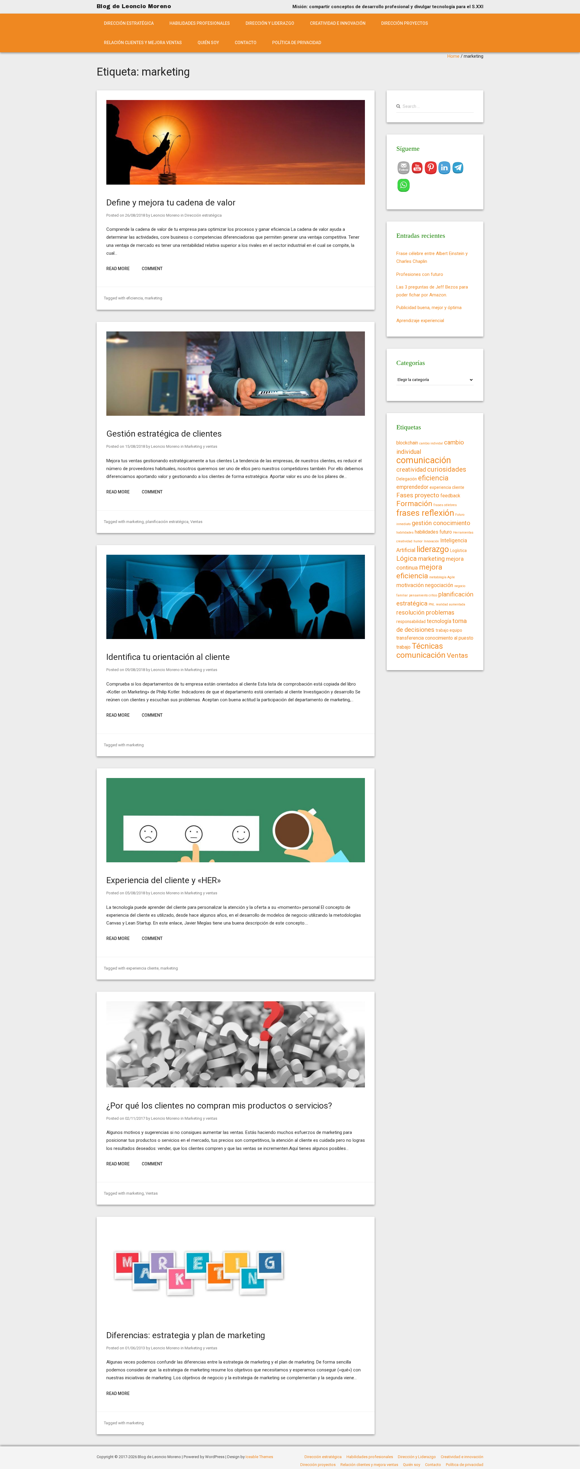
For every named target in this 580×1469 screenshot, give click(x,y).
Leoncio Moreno (165, 215)
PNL (432, 604)
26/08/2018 (135, 215)
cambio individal (431, 443)
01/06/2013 (135, 1348)
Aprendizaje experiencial (420, 320)
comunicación (423, 460)
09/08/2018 (135, 669)
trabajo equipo (449, 630)
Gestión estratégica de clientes (164, 434)
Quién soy (208, 42)
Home (453, 56)
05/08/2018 (135, 893)
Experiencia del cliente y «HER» (163, 880)
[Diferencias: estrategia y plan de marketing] (197, 1315)
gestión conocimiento (441, 523)
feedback (450, 496)
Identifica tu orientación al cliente (168, 657)
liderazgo (433, 549)
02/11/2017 (135, 1118)
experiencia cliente (142, 968)
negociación (439, 585)
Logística (458, 550)
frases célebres (445, 505)
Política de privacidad (296, 42)
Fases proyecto (417, 495)
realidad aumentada (450, 604)
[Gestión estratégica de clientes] (235, 414)
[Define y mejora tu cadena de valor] (235, 183)
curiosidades (446, 469)
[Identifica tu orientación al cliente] (235, 637)
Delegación (406, 478)
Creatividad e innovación (338, 23)
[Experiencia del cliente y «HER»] (235, 861)
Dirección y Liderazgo (270, 23)
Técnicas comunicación (421, 650)
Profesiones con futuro (419, 274)
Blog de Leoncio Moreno (134, 6)
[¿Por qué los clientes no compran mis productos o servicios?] (235, 1086)
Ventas (196, 521)
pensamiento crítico (423, 595)
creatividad (411, 469)
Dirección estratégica (129, 23)
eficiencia (134, 298)
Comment (152, 268)
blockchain (407, 443)
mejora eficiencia (419, 571)
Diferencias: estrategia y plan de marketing (185, 1335)
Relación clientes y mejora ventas (143, 42)
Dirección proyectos (404, 23)
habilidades (405, 532)
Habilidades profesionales (199, 23)
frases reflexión (425, 513)
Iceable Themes (259, 1456)
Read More (118, 268)
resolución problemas (425, 612)
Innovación (431, 541)
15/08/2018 (135, 446)
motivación (410, 585)
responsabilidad (411, 621)
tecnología (439, 621)
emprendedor (412, 487)
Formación (414, 503)
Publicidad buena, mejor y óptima (429, 307)
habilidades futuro (433, 532)
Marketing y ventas (201, 446)
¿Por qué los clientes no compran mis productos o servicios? (219, 1106)
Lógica (406, 558)
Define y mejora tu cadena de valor (171, 203)
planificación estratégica (167, 521)
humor (418, 541)
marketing (153, 298)
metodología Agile (442, 577)
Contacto (245, 42)
